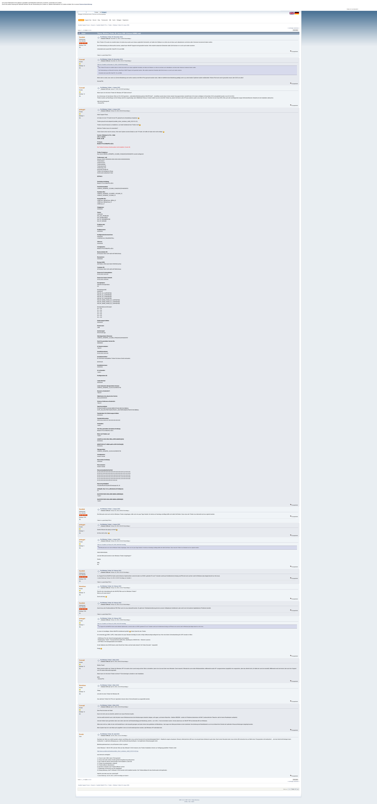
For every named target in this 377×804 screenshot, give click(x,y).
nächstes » (296, 28)
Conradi (82, 59)
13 (90, 30)
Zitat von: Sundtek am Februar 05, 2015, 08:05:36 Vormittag (111, 544)
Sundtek (82, 37)
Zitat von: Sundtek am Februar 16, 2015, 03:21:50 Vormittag (111, 623)
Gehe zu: (285, 789)
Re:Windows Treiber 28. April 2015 (109, 734)
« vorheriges (291, 28)
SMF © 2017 (188, 799)
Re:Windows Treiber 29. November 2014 (111, 37)
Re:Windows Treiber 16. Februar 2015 (110, 570)
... (82, 30)
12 (89, 30)
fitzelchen (82, 586)
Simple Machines (195, 799)
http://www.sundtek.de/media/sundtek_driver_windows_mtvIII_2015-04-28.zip (117, 751)
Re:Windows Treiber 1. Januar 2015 (110, 87)
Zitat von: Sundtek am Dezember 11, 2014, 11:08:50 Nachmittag (112, 64)
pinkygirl (82, 109)
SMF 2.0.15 (181, 799)
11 (87, 30)
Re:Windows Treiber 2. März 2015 (109, 660)
